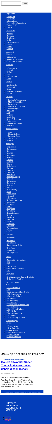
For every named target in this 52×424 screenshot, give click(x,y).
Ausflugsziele (12, 85)
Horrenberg (11, 183)
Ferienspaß (11, 87)
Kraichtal (10, 185)
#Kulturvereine (12, 330)
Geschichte (11, 19)
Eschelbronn (11, 166)
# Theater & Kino (13, 134)
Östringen (10, 204)
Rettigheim (11, 209)
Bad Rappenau (12, 149)
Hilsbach (10, 179)
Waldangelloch (12, 228)
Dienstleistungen (13, 108)
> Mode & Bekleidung (15, 102)
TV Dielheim (12, 315)
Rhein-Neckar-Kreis (14, 245)
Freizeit (9, 82)
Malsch (9, 187)
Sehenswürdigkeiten (14, 91)
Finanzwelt (11, 17)
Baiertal (9, 151)
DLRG (9, 72)
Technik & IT (12, 25)
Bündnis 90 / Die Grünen (16, 260)
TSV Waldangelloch (14, 313)
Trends (9, 27)
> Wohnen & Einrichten (16, 106)
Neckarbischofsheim (14, 200)
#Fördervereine (12, 326)
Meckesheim (11, 194)
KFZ (8, 113)
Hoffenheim (11, 181)
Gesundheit (10, 52)
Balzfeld (10, 153)
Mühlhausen (11, 198)
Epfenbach (11, 170)
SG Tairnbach (12, 303)
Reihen (9, 215)
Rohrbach (10, 217)
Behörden (10, 36)
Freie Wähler (11, 266)
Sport (8, 284)
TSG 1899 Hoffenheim (15, 309)
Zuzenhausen (11, 243)
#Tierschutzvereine (14, 337)
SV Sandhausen (12, 307)
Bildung (9, 54)
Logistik (10, 115)
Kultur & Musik (12, 129)
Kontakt (11, 403)
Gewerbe (9, 97)
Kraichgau (10, 144)
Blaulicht (9, 65)
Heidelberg (11, 248)
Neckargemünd (12, 252)
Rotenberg (10, 219)
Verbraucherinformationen (16, 23)
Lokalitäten (11, 117)
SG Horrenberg (12, 300)
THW (9, 79)
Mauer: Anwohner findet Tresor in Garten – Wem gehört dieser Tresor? (16, 365)
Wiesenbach (11, 241)
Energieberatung (13, 42)
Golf (8, 290)
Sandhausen (11, 250)
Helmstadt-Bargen (13, 177)
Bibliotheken (11, 57)
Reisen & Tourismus (14, 119)
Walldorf (10, 230)
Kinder (9, 47)
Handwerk (10, 111)
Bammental (11, 155)
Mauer (9, 192)
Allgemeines (10, 14)
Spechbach (11, 224)
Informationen (12, 21)
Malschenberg (12, 190)
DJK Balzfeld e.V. (13, 288)
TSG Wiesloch (12, 311)
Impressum (12, 405)
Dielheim (10, 162)
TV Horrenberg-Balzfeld (16, 318)
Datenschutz (13, 408)
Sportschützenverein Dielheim (18, 305)
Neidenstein (11, 202)
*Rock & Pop (12, 138)
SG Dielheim (11, 298)
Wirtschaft (10, 126)
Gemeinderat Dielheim (15, 268)
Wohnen (10, 34)
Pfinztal (9, 207)
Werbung (11, 410)
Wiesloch (10, 234)
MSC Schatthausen (14, 294)
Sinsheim (10, 222)
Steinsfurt (10, 226)
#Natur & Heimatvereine (16, 332)
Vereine (8, 323)
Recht (9, 40)
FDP (8, 264)
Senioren (10, 49)
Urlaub (9, 94)
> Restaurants (12, 104)
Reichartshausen (13, 213)
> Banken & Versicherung (16, 100)
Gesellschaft (10, 31)
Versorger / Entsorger (15, 123)
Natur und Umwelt (13, 282)
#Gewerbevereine (13, 328)
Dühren (9, 164)
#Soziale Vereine (13, 335)
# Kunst (9, 132)
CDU (8, 262)
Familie (9, 44)
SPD (8, 271)
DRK (8, 74)
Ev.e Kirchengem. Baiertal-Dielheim (20, 277)
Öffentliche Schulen (14, 62)
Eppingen (10, 172)
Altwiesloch (11, 238)
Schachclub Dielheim (15, 296)
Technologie (11, 121)
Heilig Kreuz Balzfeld (15, 279)
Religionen (10, 274)
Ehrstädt (10, 168)
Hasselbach (11, 175)
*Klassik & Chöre (13, 136)
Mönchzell (10, 196)
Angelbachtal (11, 147)
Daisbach (10, 160)
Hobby (9, 89)
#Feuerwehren (12, 68)
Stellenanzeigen (12, 321)
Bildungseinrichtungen (15, 59)
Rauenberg (11, 211)
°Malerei (10, 140)
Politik (8, 257)
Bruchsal (10, 158)
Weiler (9, 232)
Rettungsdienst (12, 76)
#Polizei (10, 70)
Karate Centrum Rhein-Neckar (18, 292)
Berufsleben (11, 38)
